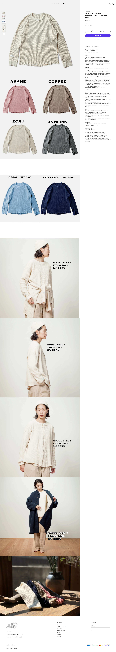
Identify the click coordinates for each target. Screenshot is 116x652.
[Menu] (2, 3)
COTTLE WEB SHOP (13, 648)
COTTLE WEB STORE (90, 11)
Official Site (59, 634)
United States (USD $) (10, 645)
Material (58, 632)
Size (92, 46)
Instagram (59, 636)
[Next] (3, 34)
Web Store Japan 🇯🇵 (61, 626)
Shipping (96, 46)
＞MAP (20, 636)
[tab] (88, 46)
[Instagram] (91, 630)
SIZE (86, 23)
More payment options (98, 38)
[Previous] (3, 9)
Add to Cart (102, 31)
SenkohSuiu (59, 628)
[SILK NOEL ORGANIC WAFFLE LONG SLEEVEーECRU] (4, 13)
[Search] (110, 4)
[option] (4, 13)
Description (87, 46)
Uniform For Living (61, 630)
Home (58, 624)
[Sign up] (109, 626)
